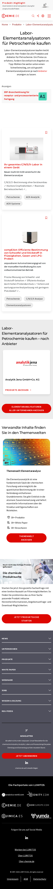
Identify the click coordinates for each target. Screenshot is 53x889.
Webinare (7, 680)
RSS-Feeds (7, 711)
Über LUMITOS (25, 855)
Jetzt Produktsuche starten (26, 619)
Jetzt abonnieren (26, 755)
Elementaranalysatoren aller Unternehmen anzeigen (26, 408)
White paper (9, 670)
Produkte (7, 659)
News (5, 638)
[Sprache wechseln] (43, 16)
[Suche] (33, 16)
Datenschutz (39, 878)
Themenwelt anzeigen (26, 538)
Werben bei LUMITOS (25, 849)
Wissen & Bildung (11, 701)
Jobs (4, 690)
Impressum (12, 878)
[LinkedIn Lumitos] (26, 837)
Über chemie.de (26, 861)
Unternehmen (9, 649)
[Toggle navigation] (49, 16)
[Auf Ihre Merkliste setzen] (46, 132)
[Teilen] (38, 16)
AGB (26, 878)
